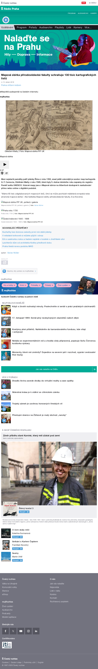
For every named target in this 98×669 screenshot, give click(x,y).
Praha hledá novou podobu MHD (17, 246)
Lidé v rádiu (55, 591)
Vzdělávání (7, 27)
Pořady (33, 27)
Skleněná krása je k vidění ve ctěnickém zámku (36, 392)
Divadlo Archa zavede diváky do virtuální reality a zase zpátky (43, 381)
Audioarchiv (83, 13)
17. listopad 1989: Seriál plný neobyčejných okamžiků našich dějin (45, 318)
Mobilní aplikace (9, 617)
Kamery (94, 13)
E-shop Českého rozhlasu (16, 430)
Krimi (22, 285)
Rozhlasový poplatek (59, 601)
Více (88, 27)
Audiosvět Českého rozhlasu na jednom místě (19, 297)
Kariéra (53, 594)
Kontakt (53, 598)
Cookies (5, 662)
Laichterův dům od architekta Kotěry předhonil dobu (27, 243)
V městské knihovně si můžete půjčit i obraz (22, 235)
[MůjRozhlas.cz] (5, 97)
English (41, 662)
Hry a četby (8, 285)
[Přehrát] (4, 165)
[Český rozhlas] (8, 3)
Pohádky (34, 285)
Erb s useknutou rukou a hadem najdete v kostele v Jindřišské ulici (33, 239)
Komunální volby (9, 587)
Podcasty (6, 613)
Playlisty (59, 27)
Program (71, 13)
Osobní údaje (16, 662)
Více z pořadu (10, 377)
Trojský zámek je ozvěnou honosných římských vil (37, 403)
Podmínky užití (29, 662)
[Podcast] (2, 173)
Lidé (68, 27)
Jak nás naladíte (57, 584)
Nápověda (54, 587)
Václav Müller (38, 205)
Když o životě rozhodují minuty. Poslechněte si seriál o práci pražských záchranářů (53, 306)
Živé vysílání (63, 285)
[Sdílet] (6, 173)
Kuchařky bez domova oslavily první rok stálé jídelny (27, 232)
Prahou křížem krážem (11, 85)
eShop (5, 594)
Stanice (5, 591)
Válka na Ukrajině (9, 584)
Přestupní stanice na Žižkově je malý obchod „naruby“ (39, 415)
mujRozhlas (6, 279)
